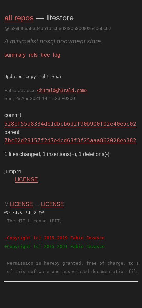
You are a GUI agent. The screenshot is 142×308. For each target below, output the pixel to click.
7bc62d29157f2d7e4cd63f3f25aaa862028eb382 (70, 140)
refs (33, 55)
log (56, 55)
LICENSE (26, 179)
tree (45, 55)
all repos (19, 17)
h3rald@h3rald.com (62, 90)
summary (15, 55)
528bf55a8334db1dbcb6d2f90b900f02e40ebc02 (70, 124)
